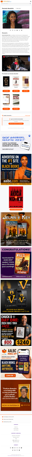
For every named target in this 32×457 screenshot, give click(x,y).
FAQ (16, 438)
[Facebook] (15, 448)
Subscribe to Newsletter (16, 435)
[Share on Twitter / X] (19, 30)
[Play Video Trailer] (16, 197)
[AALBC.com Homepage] (6, 1)
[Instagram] (10, 448)
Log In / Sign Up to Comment (16, 123)
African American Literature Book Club (13, 455)
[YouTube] (13, 448)
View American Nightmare (16, 209)
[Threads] (19, 448)
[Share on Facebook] (10, 30)
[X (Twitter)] (17, 448)
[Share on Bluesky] (17, 30)
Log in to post (28, 115)
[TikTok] (13, 450)
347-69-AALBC (16, 441)
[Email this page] (21, 30)
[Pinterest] (17, 450)
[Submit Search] (30, 3)
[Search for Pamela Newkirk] (16, 19)
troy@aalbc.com (16, 440)
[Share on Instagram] (13, 30)
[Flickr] (19, 450)
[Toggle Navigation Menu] (30, 1)
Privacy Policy (16, 428)
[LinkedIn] (15, 450)
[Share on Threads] (15, 30)
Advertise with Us (16, 437)
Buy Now (6, 108)
